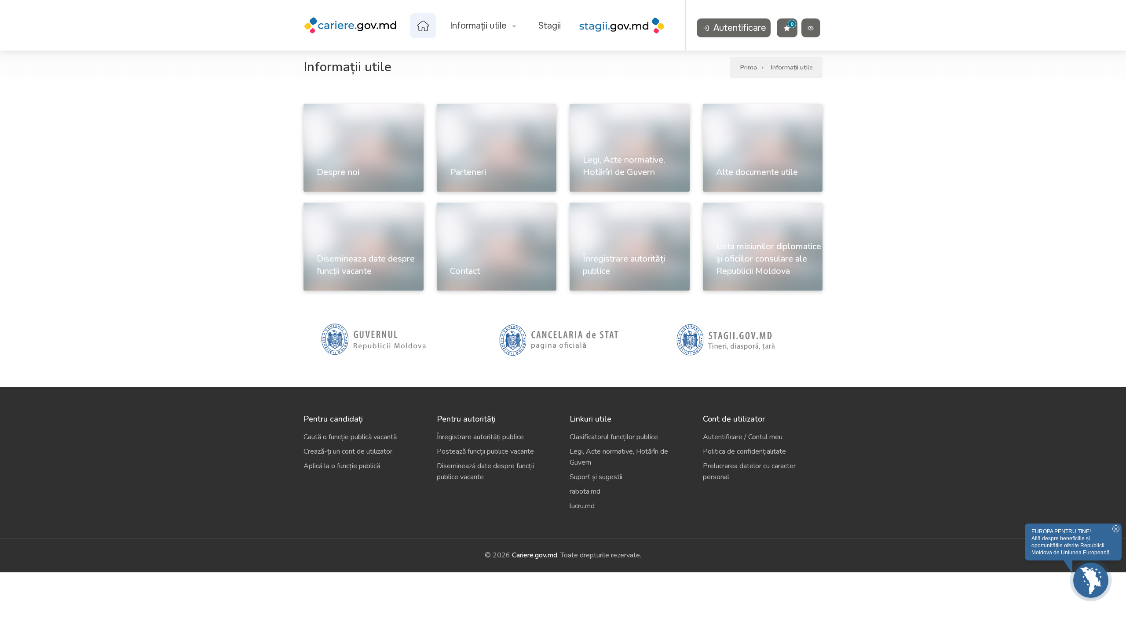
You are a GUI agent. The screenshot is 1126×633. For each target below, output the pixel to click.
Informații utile (478, 25)
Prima (748, 67)
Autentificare (738, 27)
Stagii (549, 25)
